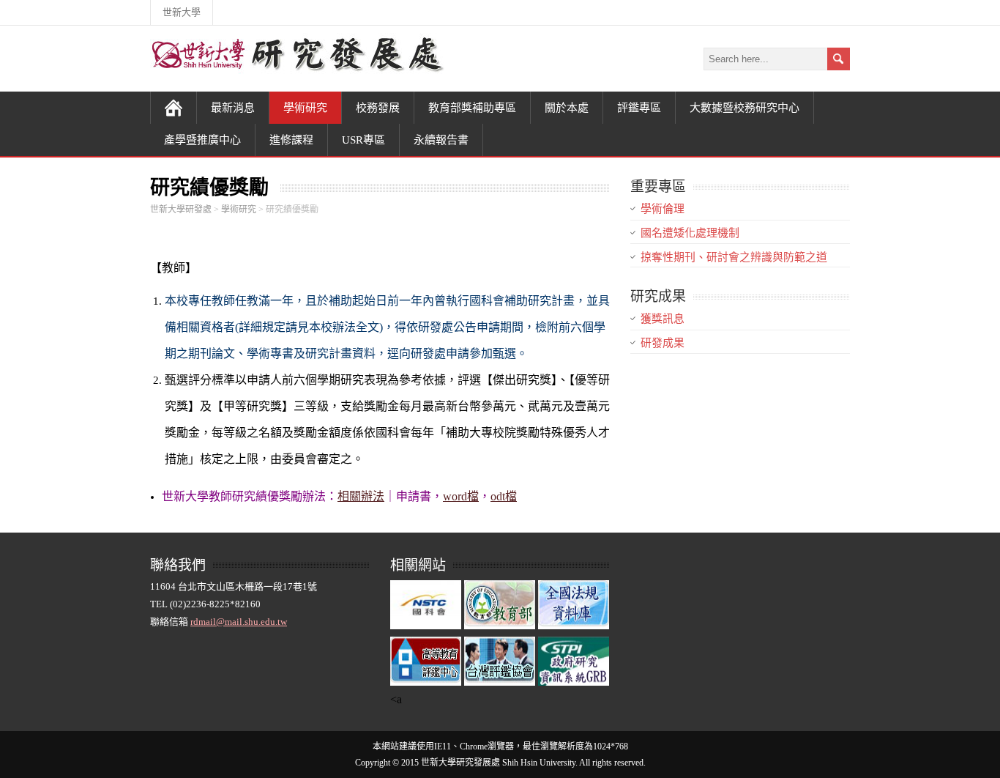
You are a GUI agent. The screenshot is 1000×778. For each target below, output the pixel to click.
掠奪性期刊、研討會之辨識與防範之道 (734, 257)
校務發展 (378, 108)
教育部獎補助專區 (472, 108)
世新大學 (182, 12)
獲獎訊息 (662, 319)
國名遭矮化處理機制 (690, 233)
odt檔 (503, 496)
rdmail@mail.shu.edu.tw (238, 621)
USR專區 (363, 140)
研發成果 (662, 343)
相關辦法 (360, 496)
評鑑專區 (639, 108)
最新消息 (233, 108)
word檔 (461, 496)
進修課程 (291, 140)
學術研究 (305, 108)
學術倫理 (662, 209)
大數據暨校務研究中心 (744, 108)
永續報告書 (441, 140)
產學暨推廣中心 (202, 140)
